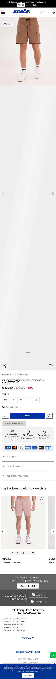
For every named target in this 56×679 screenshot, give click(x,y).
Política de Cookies (17, 668)
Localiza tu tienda (28, 662)
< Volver (7, 24)
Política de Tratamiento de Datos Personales (35, 668)
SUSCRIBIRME (28, 586)
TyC (34, 5)
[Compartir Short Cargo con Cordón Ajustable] (4, 366)
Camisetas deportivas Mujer (14, 621)
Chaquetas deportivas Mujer (14, 630)
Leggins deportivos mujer (13, 624)
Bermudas (23, 374)
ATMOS (21, 5)
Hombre (5, 374)
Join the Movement (28, 659)
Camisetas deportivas (11, 627)
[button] (47, 12)
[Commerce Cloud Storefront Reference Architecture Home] (21, 12)
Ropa (14, 374)
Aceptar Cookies (28, 675)
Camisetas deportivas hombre (15, 618)
